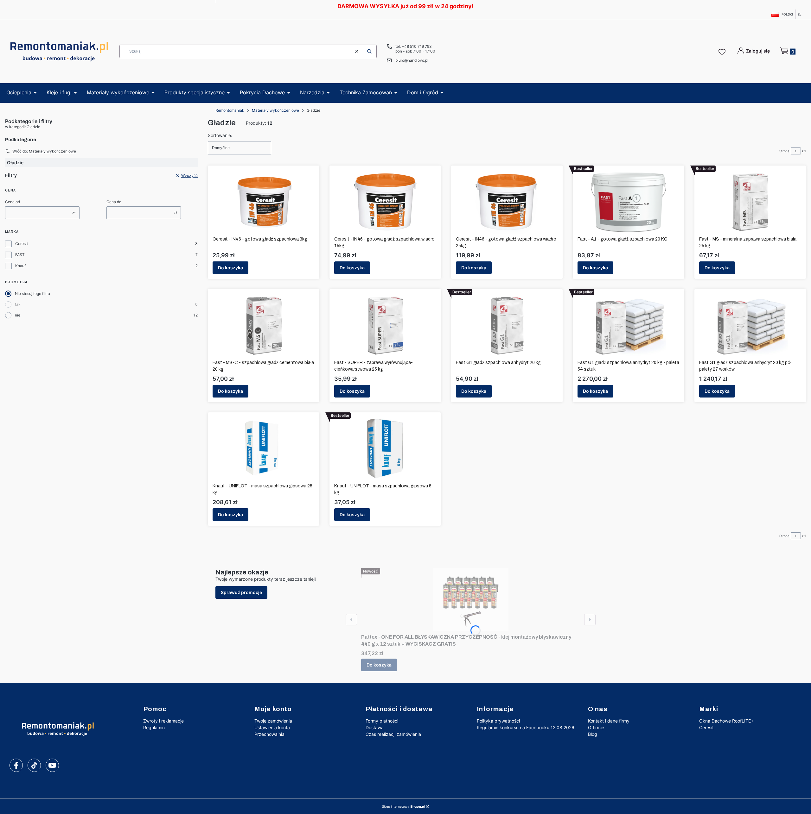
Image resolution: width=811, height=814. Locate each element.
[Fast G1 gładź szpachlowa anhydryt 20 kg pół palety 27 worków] (750, 325)
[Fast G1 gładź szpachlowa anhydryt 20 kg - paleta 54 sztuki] (629, 325)
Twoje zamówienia (273, 720)
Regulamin (154, 727)
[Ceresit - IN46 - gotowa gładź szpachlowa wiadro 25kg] (507, 202)
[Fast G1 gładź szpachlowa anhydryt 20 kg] (507, 325)
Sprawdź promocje (241, 592)
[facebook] (16, 765)
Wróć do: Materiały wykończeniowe (44, 151)
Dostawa (375, 727)
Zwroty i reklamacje (163, 720)
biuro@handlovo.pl (411, 60)
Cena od (12, 201)
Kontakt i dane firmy (608, 720)
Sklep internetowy (403, 806)
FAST (20, 254)
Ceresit (21, 243)
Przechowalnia (269, 734)
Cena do (113, 201)
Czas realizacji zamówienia (393, 734)
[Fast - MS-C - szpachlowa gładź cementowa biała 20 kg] (263, 325)
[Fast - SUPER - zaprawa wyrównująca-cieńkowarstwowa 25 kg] (385, 325)
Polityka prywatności (498, 720)
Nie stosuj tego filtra (32, 293)
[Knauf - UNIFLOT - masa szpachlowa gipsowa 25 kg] (263, 448)
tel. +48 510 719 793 (413, 46)
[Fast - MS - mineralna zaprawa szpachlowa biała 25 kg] (750, 202)
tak (18, 304)
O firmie (596, 727)
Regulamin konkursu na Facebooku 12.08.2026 (525, 727)
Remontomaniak (229, 110)
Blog (592, 734)
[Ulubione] (722, 52)
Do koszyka (230, 267)
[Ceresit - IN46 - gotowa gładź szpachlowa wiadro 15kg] (385, 202)
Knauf (20, 265)
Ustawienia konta (272, 727)
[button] (369, 51)
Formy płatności (382, 720)
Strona (784, 151)
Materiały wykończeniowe (275, 110)
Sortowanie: (220, 135)
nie (17, 315)
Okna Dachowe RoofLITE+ (726, 720)
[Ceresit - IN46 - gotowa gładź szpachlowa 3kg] (263, 202)
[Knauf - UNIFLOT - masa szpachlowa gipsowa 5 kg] (385, 448)
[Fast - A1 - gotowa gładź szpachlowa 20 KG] (629, 202)
